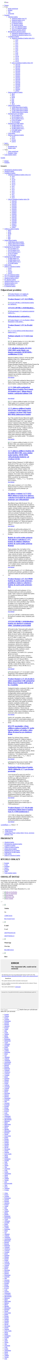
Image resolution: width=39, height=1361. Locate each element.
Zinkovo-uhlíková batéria (15, 92)
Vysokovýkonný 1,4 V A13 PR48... (21, 299)
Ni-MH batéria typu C (18, 128)
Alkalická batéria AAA (18, 20)
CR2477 (17, 87)
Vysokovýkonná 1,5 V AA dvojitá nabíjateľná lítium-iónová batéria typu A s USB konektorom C (20, 810)
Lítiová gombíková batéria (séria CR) (22, 63)
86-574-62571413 (9, 919)
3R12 (13, 104)
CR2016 (17, 74)
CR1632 (17, 72)
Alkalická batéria (13, 17)
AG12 (17, 59)
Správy (6, 143)
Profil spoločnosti (13, 8)
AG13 (17, 61)
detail (12, 377)
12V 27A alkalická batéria (19, 28)
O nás (6, 864)
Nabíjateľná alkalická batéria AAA (22, 35)
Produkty (7, 15)
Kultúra (10, 10)
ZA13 (13, 138)
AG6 (16, 49)
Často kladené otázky (10, 154)
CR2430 (17, 84)
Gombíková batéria (13, 36)
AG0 (16, 40)
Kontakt (6, 863)
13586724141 (9, 831)
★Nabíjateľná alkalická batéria (17, 31)
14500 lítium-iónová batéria (19, 107)
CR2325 (17, 81)
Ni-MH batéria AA (17, 125)
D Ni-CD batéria (16, 120)
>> (10, 825)
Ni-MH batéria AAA (18, 127)
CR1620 (17, 71)
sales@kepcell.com (10, 829)
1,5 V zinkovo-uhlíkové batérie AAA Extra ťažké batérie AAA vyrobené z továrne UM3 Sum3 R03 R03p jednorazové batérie (19, 411)
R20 (13, 100)
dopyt (9, 377)
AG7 (16, 51)
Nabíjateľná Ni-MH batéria (16, 123)
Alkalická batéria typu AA (19, 18)
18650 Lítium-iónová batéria (20, 109)
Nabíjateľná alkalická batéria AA (21, 33)
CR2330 (17, 82)
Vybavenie (11, 13)
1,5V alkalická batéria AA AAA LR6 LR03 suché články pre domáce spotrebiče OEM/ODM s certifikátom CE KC (20, 351)
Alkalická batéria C (17, 22)
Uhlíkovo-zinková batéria (11, 229)
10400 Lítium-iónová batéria (20, 112)
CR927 (17, 90)
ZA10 (13, 136)
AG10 (17, 56)
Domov (6, 5)
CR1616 (17, 69)
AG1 (16, 41)
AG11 (17, 58)
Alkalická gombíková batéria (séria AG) (23, 38)
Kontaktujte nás (12, 146)
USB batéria (11, 133)
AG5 (16, 48)
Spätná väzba (12, 148)
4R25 (13, 94)
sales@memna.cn (9, 936)
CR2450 (17, 86)
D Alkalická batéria (17, 23)
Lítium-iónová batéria (14, 105)
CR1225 (17, 68)
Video (6, 871)
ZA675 (14, 141)
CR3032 (17, 89)
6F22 (13, 95)
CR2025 (17, 76)
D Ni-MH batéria (16, 130)
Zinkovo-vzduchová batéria (16, 135)
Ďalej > (7, 825)
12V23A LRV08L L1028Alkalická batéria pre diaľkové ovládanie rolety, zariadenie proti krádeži (20, 623)
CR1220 (17, 66)
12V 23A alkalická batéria (19, 26)
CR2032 (17, 77)
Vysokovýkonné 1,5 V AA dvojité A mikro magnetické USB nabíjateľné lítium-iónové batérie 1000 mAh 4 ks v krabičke (21, 682)
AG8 (16, 53)
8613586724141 (9, 950)
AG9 (16, 54)
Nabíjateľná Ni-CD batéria (15, 113)
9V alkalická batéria (17, 25)
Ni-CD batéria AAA (17, 117)
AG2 (16, 43)
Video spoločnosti (13, 151)
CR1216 (17, 64)
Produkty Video (12, 153)
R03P (13, 97)
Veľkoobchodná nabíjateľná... (19, 316)
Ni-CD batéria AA (17, 115)
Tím (9, 12)
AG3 (16, 45)
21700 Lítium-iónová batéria (20, 110)
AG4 (16, 46)
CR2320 (17, 79)
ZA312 (14, 140)
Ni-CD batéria (16, 122)
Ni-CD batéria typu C (18, 118)
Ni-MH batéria (16, 131)
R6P (13, 102)
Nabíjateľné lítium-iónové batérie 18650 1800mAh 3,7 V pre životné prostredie (20, 769)
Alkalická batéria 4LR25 (19, 30)
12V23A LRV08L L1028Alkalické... (21, 308)
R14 (13, 99)
